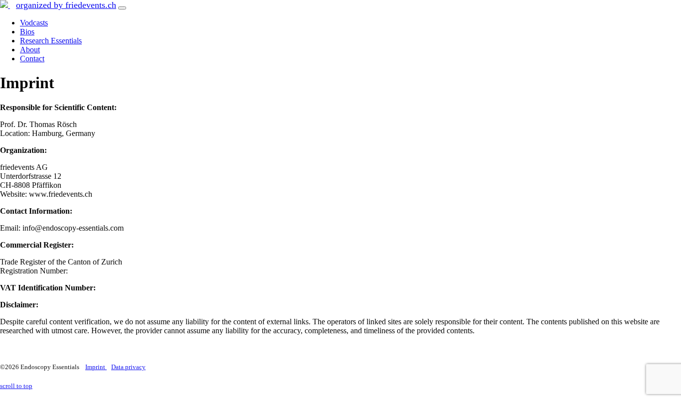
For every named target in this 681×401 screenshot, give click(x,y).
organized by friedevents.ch (66, 5)
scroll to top (16, 386)
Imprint (96, 367)
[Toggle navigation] (122, 7)
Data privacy (128, 367)
